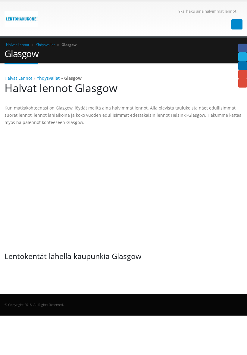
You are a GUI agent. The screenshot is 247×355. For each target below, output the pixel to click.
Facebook (242, 48)
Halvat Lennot (17, 44)
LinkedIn (242, 65)
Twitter (242, 56)
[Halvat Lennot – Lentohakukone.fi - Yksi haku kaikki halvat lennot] (21, 19)
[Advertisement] (123, 189)
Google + (242, 74)
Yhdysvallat (45, 44)
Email (242, 83)
